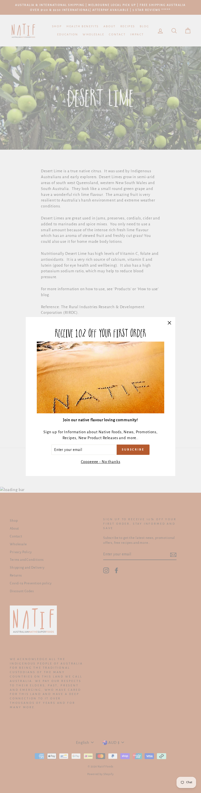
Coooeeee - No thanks (100, 462)
